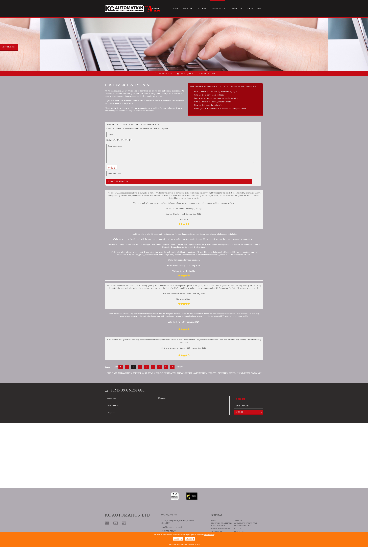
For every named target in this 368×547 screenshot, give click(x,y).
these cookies (209, 534)
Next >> (180, 367)
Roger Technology (242, 526)
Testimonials (217, 9)
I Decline (189, 539)
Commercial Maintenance (245, 523)
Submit (239, 412)
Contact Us (236, 9)
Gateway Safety (218, 526)
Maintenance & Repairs (221, 523)
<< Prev (114, 367)
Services (187, 9)
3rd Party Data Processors (177, 544)
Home (176, 9)
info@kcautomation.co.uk (198, 73)
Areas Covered (254, 9)
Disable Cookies (194, 544)
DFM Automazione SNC (220, 528)
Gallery (201, 9)
